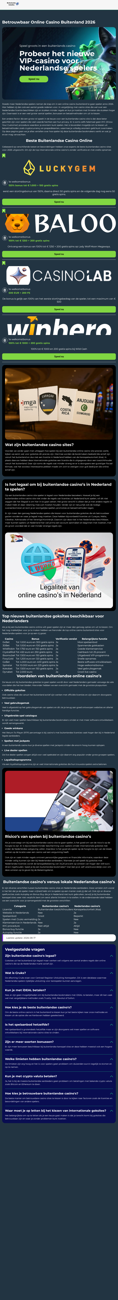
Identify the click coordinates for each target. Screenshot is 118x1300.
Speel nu (33, 79)
